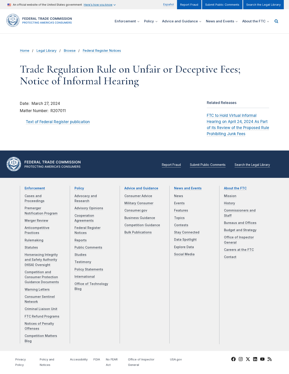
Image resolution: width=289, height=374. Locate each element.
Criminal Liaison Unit (41, 309)
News (178, 196)
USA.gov (176, 359)
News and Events (188, 188)
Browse (70, 51)
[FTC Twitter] (248, 359)
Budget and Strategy (240, 230)
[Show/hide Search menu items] (276, 21)
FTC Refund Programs (42, 316)
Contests (181, 225)
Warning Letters (37, 289)
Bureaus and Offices (240, 223)
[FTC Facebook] (233, 360)
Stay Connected (186, 232)
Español (168, 4)
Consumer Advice (138, 196)
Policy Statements (89, 269)
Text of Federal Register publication (58, 122)
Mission (230, 196)
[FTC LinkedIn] (255, 360)
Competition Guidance (142, 225)
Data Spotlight (185, 239)
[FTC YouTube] (262, 360)
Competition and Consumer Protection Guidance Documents (42, 277)
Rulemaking (34, 240)
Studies (80, 254)
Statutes (31, 247)
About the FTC (235, 188)
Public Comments (88, 247)
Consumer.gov (135, 210)
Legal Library (46, 51)
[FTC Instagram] (240, 360)
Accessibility (79, 359)
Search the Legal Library (263, 4)
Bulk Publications (138, 232)
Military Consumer (138, 203)
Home (24, 51)
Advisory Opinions (89, 208)
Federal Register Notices (102, 51)
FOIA (96, 359)
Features (181, 210)
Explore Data (184, 247)
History (229, 203)
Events (179, 203)
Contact (230, 257)
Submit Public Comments (222, 4)
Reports (81, 240)
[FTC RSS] (269, 360)
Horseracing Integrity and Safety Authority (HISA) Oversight (41, 260)
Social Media (184, 254)
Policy (79, 188)
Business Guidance (139, 218)
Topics (179, 218)
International (85, 276)
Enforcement (35, 188)
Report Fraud (189, 4)
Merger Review (36, 220)
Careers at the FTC (239, 250)
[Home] (40, 24)
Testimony (83, 262)
